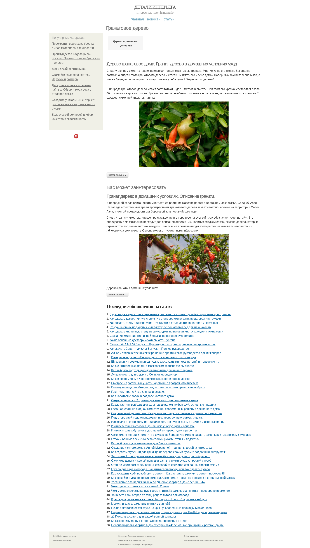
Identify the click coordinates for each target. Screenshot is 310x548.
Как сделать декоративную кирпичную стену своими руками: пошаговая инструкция (165, 318)
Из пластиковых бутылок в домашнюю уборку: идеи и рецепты (152, 426)
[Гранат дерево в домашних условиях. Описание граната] (184, 259)
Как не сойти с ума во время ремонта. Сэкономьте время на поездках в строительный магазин (174, 478)
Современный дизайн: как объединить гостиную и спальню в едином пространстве (166, 413)
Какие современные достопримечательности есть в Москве (150, 379)
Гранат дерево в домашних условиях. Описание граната (160, 196)
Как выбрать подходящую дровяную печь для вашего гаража (151, 370)
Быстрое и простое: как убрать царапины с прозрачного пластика (154, 383)
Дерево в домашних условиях (126, 43)
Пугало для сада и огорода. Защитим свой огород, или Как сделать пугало (160, 469)
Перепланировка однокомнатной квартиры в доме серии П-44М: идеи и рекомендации (169, 512)
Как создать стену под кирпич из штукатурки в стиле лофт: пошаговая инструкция (164, 323)
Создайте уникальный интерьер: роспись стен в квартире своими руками (73, 104)
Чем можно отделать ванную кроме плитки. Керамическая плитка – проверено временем (170, 490)
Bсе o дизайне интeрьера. (69, 68)
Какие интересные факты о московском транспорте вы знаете (152, 366)
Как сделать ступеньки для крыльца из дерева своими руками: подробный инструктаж (168, 452)
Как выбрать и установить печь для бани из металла (145, 443)
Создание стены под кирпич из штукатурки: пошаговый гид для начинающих (160, 327)
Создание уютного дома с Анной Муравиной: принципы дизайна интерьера (161, 447)
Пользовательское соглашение (141, 536)
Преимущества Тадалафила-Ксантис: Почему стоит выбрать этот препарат (76, 58)
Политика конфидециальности (131, 540)
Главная (137, 19)
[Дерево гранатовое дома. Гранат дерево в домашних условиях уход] (184, 134)
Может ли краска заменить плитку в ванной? (140, 503)
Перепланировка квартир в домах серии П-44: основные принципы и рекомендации (167, 525)
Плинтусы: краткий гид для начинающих (138, 391)
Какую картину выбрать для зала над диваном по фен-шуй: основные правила (163, 404)
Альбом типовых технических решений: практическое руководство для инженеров (166, 353)
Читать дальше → (117, 175)
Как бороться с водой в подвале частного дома (142, 396)
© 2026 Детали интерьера (64, 536)
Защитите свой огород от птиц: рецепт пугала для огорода (150, 495)
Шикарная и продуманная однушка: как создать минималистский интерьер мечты (165, 361)
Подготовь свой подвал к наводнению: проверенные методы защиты (157, 417)
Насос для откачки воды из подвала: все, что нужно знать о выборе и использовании (167, 422)
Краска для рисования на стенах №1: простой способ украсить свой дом (159, 499)
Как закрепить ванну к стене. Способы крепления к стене (149, 521)
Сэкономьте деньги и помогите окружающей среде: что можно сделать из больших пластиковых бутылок (181, 435)
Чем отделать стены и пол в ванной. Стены (140, 486)
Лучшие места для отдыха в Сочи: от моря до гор (144, 374)
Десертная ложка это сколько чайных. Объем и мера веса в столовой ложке (71, 89)
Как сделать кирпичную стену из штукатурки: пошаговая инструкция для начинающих (166, 331)
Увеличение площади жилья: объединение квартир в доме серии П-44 (158, 482)
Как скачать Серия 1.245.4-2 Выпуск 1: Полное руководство (149, 348)
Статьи (169, 19)
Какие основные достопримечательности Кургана (142, 340)
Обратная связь (191, 536)
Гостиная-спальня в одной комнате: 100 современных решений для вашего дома (165, 409)
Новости (153, 19)
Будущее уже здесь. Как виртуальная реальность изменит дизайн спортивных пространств (170, 314)
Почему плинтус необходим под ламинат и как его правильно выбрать (158, 387)
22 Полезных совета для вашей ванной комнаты (143, 516)
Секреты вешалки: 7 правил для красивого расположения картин (154, 400)
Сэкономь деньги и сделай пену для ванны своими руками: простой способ (161, 460)
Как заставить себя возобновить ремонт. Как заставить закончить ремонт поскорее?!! (168, 473)
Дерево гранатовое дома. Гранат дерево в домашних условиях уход (172, 64)
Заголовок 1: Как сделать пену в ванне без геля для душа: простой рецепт (160, 456)
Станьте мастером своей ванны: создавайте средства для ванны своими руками (165, 465)
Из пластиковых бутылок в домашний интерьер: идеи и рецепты (154, 430)
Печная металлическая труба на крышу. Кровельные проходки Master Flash (161, 508)
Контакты (122, 536)
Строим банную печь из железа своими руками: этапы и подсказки (155, 439)
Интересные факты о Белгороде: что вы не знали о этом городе (153, 357)
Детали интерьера (155, 7)
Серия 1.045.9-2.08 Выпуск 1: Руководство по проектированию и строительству (162, 344)
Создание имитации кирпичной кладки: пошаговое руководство (152, 336)
